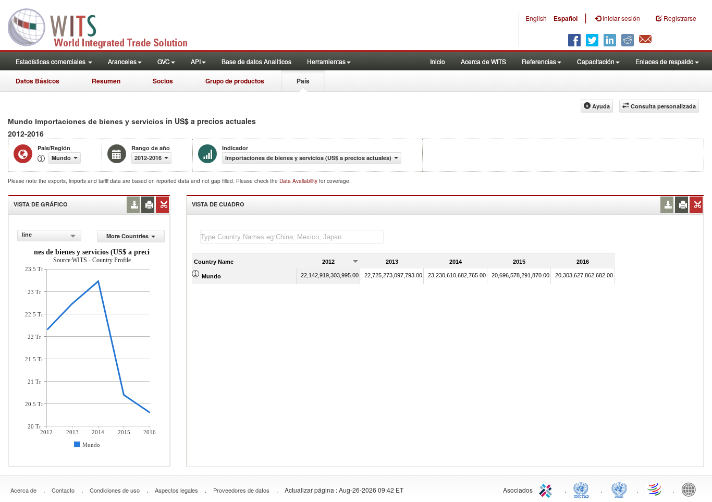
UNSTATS (619, 489)
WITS (104, 26)
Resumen (106, 80)
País (303, 80)
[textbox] (292, 237)
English (536, 18)
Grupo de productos (234, 80)
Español (566, 18)
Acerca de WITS (483, 61)
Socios (163, 80)
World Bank (691, 489)
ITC (547, 489)
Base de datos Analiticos (256, 61)
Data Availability (299, 181)
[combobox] (49, 235)
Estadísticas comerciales (51, 61)
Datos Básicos (37, 80)
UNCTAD (583, 489)
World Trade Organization (655, 489)
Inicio (437, 61)
